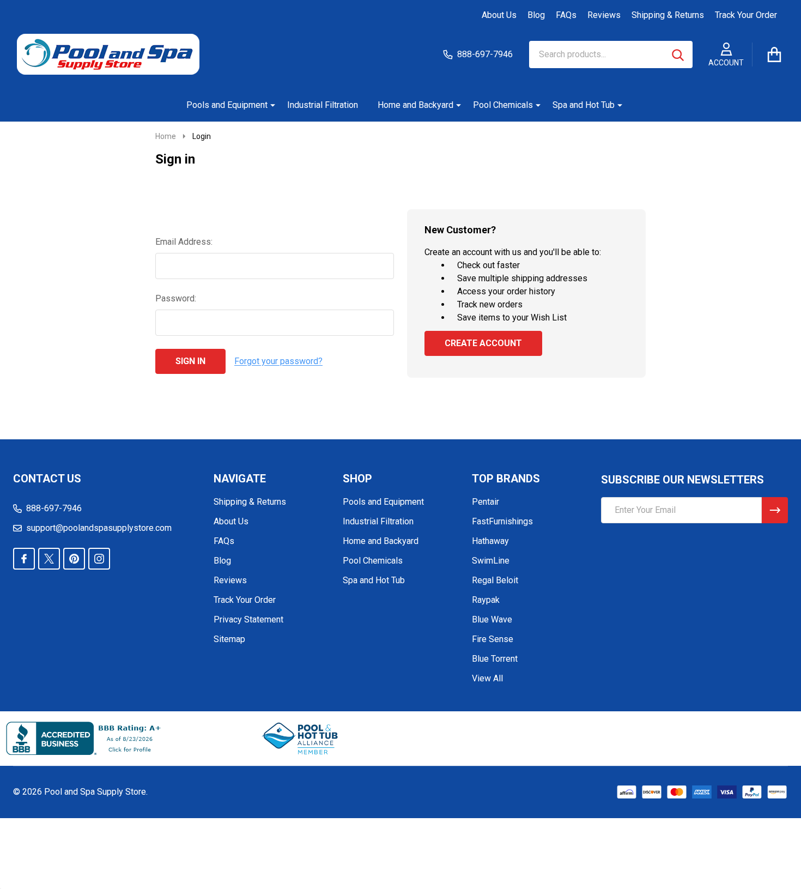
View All (487, 678)
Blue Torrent (495, 659)
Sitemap (229, 639)
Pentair (485, 502)
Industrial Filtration (322, 105)
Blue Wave (492, 619)
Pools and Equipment (227, 105)
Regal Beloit (495, 580)
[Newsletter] (775, 510)
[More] (268, 105)
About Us (499, 15)
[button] (300, 738)
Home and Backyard (415, 105)
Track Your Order (746, 15)
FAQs (566, 15)
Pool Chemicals (503, 105)
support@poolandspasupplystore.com (99, 528)
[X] (49, 559)
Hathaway (490, 541)
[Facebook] (24, 559)
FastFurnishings (502, 521)
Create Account (483, 343)
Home (165, 136)
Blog (536, 15)
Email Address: (184, 242)
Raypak (486, 600)
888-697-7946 (54, 508)
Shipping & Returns (668, 15)
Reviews (604, 15)
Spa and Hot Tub (584, 105)
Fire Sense (492, 639)
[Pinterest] (74, 559)
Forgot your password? (278, 361)
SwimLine (490, 560)
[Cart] (774, 54)
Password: (175, 298)
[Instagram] (99, 559)
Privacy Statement (248, 619)
